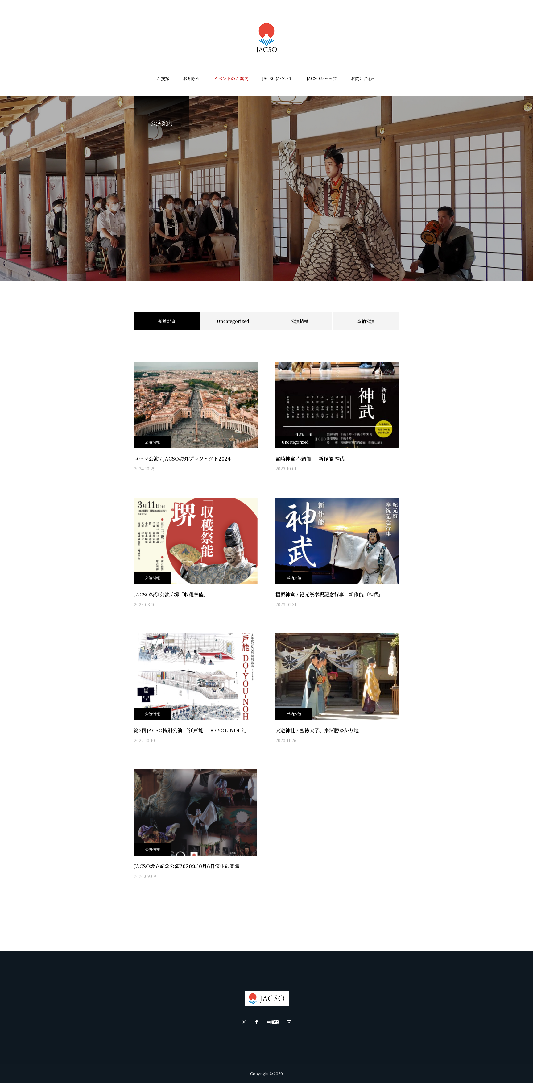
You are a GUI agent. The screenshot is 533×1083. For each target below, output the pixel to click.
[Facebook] (257, 1022)
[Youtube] (273, 1022)
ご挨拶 (162, 78)
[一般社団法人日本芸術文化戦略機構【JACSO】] (266, 38)
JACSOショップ (321, 78)
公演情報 (299, 321)
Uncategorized (233, 321)
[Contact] (289, 1022)
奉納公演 (365, 321)
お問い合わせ (364, 78)
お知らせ (191, 78)
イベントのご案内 (231, 78)
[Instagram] (244, 1022)
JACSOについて (277, 78)
